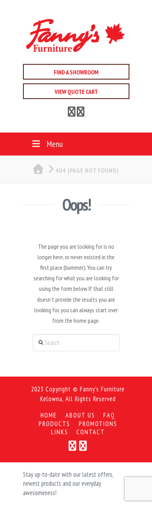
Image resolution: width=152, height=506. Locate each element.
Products (54, 424)
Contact (90, 432)
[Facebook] (72, 113)
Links (59, 432)
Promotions (98, 424)
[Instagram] (83, 446)
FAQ (109, 415)
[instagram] (81, 113)
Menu (55, 143)
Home (49, 415)
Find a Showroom (76, 72)
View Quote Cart (76, 92)
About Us (80, 415)
